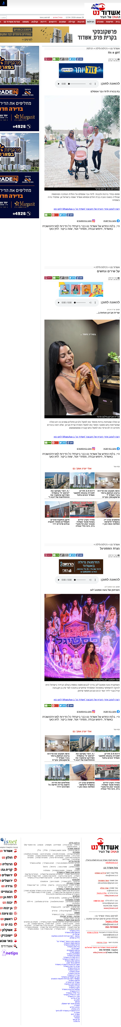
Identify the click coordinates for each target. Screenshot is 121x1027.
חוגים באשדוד (49, 863)
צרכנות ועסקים (73, 905)
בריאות (51, 885)
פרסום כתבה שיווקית (72, 984)
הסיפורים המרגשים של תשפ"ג (52, 874)
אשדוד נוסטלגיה (72, 900)
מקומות (48, 845)
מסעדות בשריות (74, 854)
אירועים (77, 881)
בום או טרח (68, 845)
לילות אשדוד (66, 881)
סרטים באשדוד (74, 929)
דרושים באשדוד (74, 970)
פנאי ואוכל (50, 924)
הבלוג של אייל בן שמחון (71, 898)
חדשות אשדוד (73, 848)
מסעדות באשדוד (73, 956)
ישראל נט (76, 934)
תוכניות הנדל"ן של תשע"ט (43, 925)
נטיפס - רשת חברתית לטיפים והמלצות (65, 936)
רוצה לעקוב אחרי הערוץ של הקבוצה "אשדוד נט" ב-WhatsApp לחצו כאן (87, 209)
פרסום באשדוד (74, 980)
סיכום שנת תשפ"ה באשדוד (68, 920)
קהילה (71, 21)
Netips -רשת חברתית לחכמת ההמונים (65, 979)
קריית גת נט (75, 998)
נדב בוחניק (76, 1009)
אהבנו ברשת (68, 924)
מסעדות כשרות (42, 858)
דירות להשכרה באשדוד (71, 959)
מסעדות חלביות (59, 854)
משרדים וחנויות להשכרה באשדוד (67, 964)
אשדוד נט (115, 48)
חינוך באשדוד (60, 929)
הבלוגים (76, 896)
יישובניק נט (75, 948)
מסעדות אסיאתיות (63, 856)
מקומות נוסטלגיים (73, 902)
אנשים (40, 845)
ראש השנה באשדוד (63, 925)
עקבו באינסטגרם (84, 221)
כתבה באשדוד (74, 988)
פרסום (77, 1002)
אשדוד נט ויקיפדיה (72, 982)
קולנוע (34, 21)
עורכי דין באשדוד (58, 914)
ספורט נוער (63, 867)
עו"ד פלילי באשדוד (73, 993)
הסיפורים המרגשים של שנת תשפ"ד (66, 892)
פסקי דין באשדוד (73, 914)
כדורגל (45, 867)
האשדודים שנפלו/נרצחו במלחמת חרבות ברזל (63, 894)
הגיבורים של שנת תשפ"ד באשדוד (67, 891)
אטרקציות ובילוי (66, 911)
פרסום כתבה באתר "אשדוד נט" (68, 941)
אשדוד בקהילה (73, 883)
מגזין (78, 868)
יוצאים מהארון (72, 847)
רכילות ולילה (102, 48)
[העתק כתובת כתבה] (63, 60)
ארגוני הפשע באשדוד (58, 850)
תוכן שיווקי (76, 907)
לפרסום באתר (45, 17)
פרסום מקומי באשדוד (72, 943)
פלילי (46, 850)
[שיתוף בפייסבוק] (79, 60)
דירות (43, 21)
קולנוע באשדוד (35, 863)
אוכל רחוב (66, 859)
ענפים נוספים (75, 867)
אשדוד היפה (75, 885)
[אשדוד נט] (101, 854)
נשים (78, 924)
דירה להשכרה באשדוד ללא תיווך (68, 1011)
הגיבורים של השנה (73, 874)
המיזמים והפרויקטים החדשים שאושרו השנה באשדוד (60, 922)
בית (118, 21)
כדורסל (53, 867)
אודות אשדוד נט (12, 21)
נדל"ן (39, 850)
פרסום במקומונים (73, 950)
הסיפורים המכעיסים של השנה (66, 878)
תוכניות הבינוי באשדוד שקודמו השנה (38, 891)
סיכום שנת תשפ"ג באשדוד (68, 872)
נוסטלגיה (46, 870)
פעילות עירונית (62, 885)
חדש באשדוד (56, 907)
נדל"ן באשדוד (75, 931)
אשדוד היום (75, 1014)
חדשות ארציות (74, 850)
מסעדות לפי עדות (56, 858)
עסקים (62, 21)
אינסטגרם (44, 881)
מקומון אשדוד (75, 952)
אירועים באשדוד (74, 968)
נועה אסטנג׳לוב (109, 587)
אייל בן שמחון (75, 938)
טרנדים (54, 911)
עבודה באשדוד (74, 986)
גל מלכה (76, 1021)
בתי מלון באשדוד (73, 947)
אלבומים (76, 879)
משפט (25, 21)
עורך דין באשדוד (74, 996)
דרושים (53, 21)
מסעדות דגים (46, 854)
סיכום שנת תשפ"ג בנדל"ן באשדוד (39, 878)
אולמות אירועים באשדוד (71, 989)
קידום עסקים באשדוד (72, 945)
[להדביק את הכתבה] (55, 216)
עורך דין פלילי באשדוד (71, 995)
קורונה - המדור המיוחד (70, 916)
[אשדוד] (102, 19)
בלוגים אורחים (54, 898)
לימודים (66, 907)
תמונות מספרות (58, 870)
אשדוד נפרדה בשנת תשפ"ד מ (39, 892)
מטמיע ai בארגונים (31, 922)
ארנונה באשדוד (74, 973)
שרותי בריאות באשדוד (71, 966)
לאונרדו (77, 1005)
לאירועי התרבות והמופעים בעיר (68, 863)
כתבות (77, 870)
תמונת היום (55, 881)
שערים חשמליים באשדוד (70, 977)
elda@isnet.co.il (111, 896)
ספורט (100, 21)
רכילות (90, 21)
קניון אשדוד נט (47, 929)
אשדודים (57, 845)
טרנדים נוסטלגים (42, 902)
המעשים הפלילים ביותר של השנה (53, 927)
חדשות (109, 21)
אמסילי (77, 1018)
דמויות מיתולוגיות (57, 902)
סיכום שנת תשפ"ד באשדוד (68, 889)
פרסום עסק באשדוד (72, 932)
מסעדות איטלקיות (31, 854)
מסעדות (76, 852)
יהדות (59, 924)
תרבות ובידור (74, 861)
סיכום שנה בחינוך (65, 876)
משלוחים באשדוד (73, 954)
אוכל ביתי (76, 856)
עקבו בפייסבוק (110, 221)
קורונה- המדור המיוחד (71, 918)
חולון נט (76, 1000)
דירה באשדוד (75, 991)
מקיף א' (77, 1012)
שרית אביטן (111, 309)
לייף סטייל (75, 909)
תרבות (81, 21)
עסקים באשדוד (33, 929)
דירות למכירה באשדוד (71, 957)
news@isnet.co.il (111, 908)
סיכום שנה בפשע (50, 876)
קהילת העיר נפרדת (65, 887)
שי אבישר (76, 1020)
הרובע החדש (75, 1007)
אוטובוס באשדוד (32, 927)
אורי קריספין (99, 901)
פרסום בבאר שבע (73, 963)
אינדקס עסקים (37, 924)
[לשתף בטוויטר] (72, 60)
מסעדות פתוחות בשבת (44, 856)
